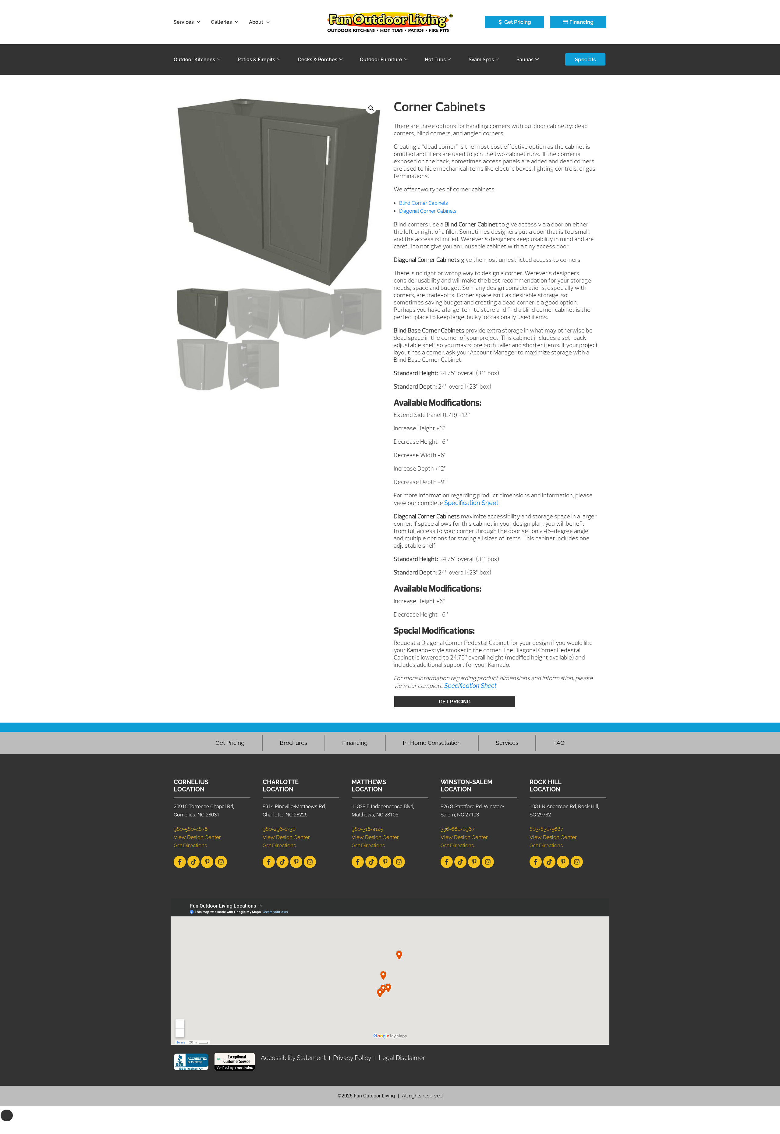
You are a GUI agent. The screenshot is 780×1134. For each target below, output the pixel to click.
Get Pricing (454, 701)
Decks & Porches (317, 59)
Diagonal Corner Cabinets (427, 211)
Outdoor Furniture (381, 59)
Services (184, 22)
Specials (585, 59)
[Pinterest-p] (207, 862)
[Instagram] (221, 862)
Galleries (221, 22)
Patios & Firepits (256, 59)
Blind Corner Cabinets (423, 203)
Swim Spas (481, 59)
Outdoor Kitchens (194, 59)
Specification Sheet (471, 503)
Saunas (525, 59)
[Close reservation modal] (6, 1115)
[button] (371, 108)
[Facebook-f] (180, 862)
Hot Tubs (435, 59)
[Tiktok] (193, 862)
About (256, 22)
